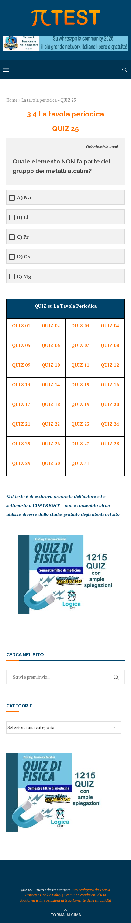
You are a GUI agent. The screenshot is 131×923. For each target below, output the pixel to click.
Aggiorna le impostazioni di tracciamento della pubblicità (65, 900)
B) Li (22, 217)
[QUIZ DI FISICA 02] (65, 538)
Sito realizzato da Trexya (91, 889)
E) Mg (24, 276)
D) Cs (23, 257)
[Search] (124, 70)
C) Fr (23, 237)
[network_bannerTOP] (65, 39)
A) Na (24, 198)
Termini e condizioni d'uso (85, 895)
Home (11, 100)
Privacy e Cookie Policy (43, 895)
